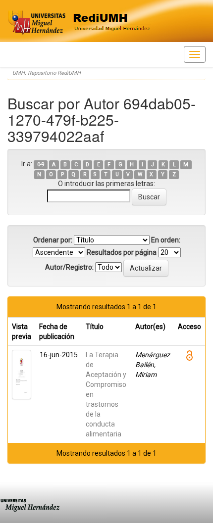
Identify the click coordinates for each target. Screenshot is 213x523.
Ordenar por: (52, 240)
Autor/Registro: (69, 267)
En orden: (165, 240)
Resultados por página (122, 252)
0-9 (41, 164)
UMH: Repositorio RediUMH (46, 73)
